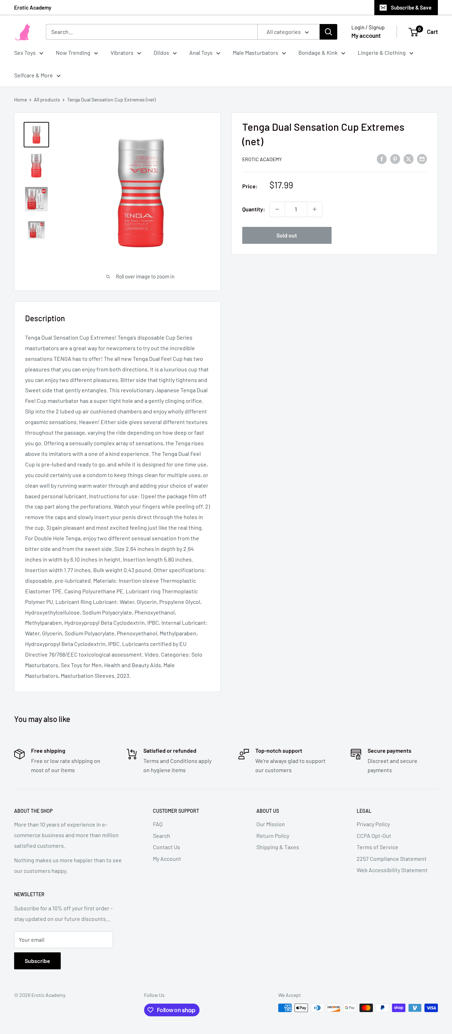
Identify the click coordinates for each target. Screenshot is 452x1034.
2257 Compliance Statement (392, 858)
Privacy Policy (373, 824)
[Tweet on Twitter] (409, 158)
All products (47, 99)
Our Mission (270, 824)
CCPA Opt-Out (374, 835)
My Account (167, 858)
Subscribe (37, 960)
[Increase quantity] (314, 209)
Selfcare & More (33, 75)
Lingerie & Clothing (382, 52)
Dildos (161, 52)
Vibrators (122, 52)
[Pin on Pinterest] (395, 158)
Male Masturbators (255, 52)
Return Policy (272, 835)
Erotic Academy (32, 7)
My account (366, 35)
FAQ (157, 824)
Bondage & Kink (318, 52)
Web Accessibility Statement (392, 869)
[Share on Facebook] (382, 158)
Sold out (286, 235)
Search (161, 835)
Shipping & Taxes (277, 847)
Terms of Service (377, 847)
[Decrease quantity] (277, 209)
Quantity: (253, 209)
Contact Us (166, 847)
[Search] (328, 32)
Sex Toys (25, 52)
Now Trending (73, 52)
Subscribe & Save (411, 7)
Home (20, 99)
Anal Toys (201, 52)
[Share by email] (422, 158)
